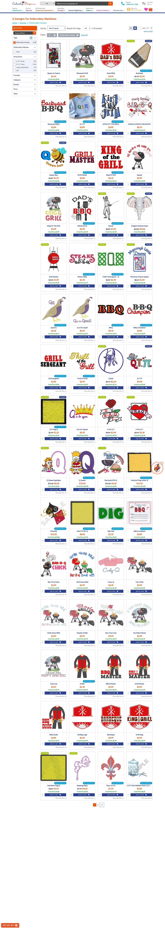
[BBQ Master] (111, 666)
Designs (23, 23)
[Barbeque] (111, 717)
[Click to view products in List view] (131, 28)
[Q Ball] (111, 361)
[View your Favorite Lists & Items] (146, 9)
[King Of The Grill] (54, 208)
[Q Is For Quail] (82, 310)
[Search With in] (34, 33)
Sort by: (43, 28)
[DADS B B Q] (82, 208)
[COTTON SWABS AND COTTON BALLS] (139, 768)
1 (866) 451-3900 (132, 4)
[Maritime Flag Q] (54, 768)
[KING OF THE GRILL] (111, 106)
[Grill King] (139, 717)
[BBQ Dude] (54, 717)
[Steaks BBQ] (82, 259)
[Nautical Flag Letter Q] (139, 462)
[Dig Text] (111, 513)
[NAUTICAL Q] (82, 513)
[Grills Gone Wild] (54, 615)
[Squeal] (139, 157)
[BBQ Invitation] (139, 513)
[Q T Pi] (139, 361)
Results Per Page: (74, 28)
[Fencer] (111, 208)
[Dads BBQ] (111, 55)
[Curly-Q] (111, 564)
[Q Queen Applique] (54, 462)
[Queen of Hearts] (54, 55)
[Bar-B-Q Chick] (54, 564)
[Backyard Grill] (82, 55)
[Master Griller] (82, 615)
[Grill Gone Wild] (82, 564)
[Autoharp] (139, 55)
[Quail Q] (54, 310)
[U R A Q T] (111, 411)
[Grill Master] (82, 157)
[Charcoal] (54, 666)
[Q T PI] (82, 106)
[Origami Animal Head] (139, 208)
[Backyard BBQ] (54, 106)
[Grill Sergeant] (54, 361)
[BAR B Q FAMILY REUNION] (139, 106)
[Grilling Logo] (82, 717)
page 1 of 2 (145, 28)
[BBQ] (111, 310)
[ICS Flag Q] (54, 411)
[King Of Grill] (111, 157)
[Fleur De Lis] (111, 768)
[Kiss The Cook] (111, 615)
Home (14, 23)
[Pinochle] (54, 513)
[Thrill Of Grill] (82, 361)
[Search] (110, 4)
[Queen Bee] (54, 157)
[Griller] (82, 666)
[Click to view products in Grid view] (135, 28)
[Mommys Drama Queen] (139, 259)
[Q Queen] (82, 462)
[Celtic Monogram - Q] (111, 259)
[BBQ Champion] (139, 310)
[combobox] (81, 4)
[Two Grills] (139, 564)
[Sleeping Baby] (82, 768)
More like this (60, 86)
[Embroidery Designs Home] (24, 3)
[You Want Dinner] (139, 615)
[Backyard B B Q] (111, 462)
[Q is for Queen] (82, 411)
